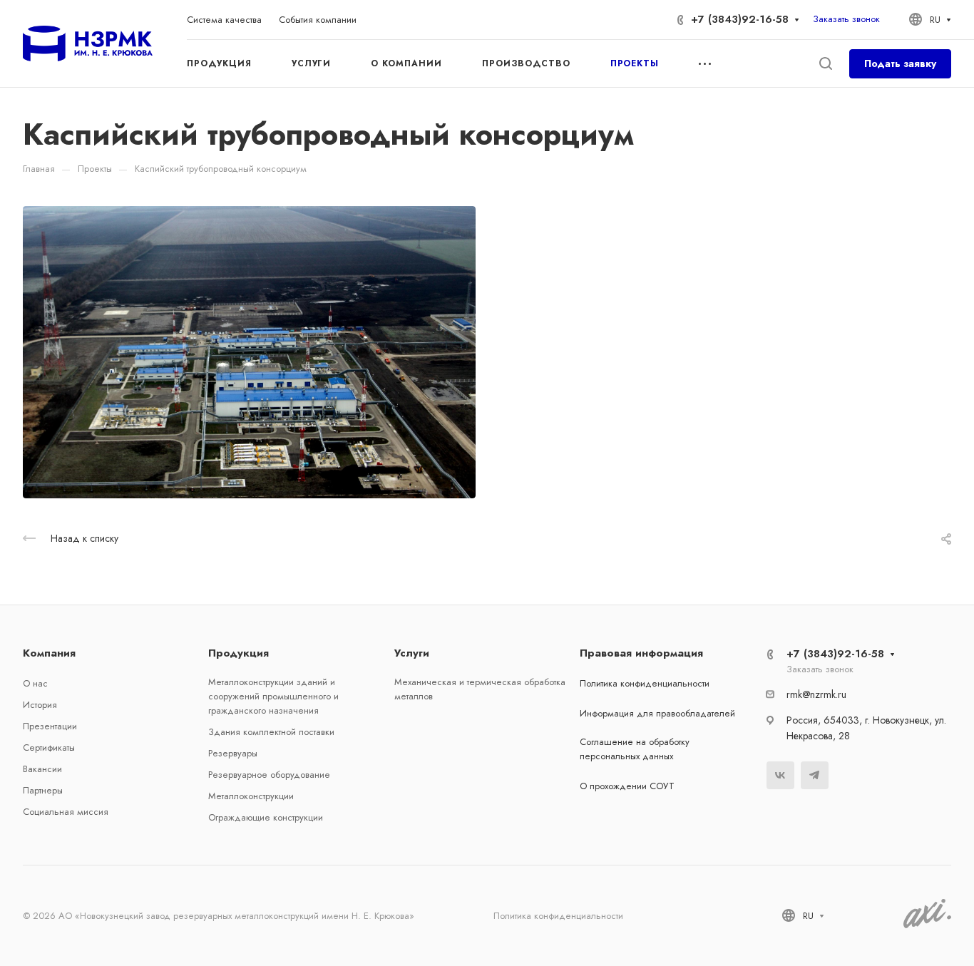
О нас (35, 683)
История (40, 704)
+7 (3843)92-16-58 (740, 19)
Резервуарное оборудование (269, 774)
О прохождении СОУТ (627, 786)
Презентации (50, 726)
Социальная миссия (65, 811)
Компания (49, 653)
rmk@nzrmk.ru (816, 694)
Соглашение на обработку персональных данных (635, 749)
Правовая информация (641, 653)
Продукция (238, 653)
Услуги (411, 653)
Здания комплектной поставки (271, 732)
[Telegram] (815, 775)
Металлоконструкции (251, 796)
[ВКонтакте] (780, 775)
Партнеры (43, 790)
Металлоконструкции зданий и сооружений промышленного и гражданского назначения (273, 696)
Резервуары (232, 753)
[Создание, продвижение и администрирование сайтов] (927, 925)
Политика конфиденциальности (644, 683)
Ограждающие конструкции (265, 817)
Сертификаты (49, 747)
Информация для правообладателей (657, 713)
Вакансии (42, 769)
